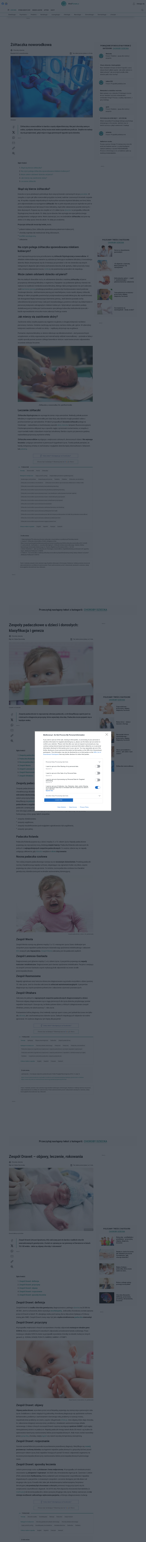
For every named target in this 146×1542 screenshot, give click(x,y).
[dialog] (73, 771)
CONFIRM (58, 800)
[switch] (97, 766)
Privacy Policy (84, 807)
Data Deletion (62, 807)
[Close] (107, 735)
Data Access (73, 807)
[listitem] (73, 762)
